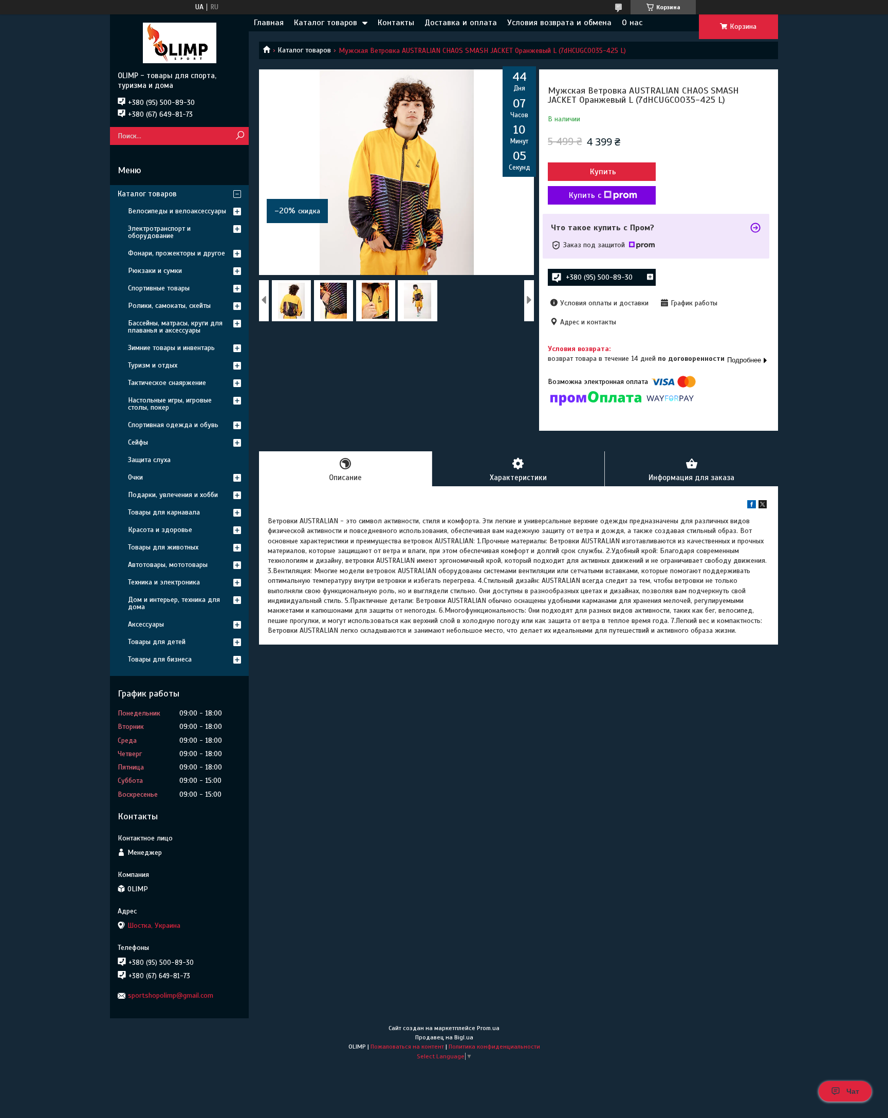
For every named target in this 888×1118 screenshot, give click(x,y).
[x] (762, 506)
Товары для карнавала (164, 512)
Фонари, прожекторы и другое (176, 253)
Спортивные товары (159, 288)
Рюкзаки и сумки (155, 270)
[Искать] (240, 136)
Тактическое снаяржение (167, 382)
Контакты (396, 22)
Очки (135, 477)
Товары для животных (163, 547)
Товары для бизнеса (160, 659)
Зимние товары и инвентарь (171, 347)
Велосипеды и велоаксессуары (177, 211)
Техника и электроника (164, 582)
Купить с (585, 195)
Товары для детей (157, 641)
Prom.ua (488, 1028)
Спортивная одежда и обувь (173, 424)
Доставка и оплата (460, 22)
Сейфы (138, 442)
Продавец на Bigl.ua (444, 1037)
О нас (632, 22)
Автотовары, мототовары (168, 564)
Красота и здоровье (160, 529)
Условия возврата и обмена (559, 22)
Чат (852, 1091)
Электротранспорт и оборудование (159, 232)
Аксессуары (146, 624)
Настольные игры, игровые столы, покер (170, 404)
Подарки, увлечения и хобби (173, 494)
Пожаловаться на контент (407, 1046)
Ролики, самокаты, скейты (169, 305)
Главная (269, 22)
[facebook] (751, 506)
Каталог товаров (325, 22)
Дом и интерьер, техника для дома (174, 603)
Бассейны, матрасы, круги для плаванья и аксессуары (175, 327)
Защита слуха (149, 459)
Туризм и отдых (152, 365)
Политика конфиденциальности (494, 1046)
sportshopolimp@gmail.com (170, 995)
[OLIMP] (179, 42)
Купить (603, 172)
